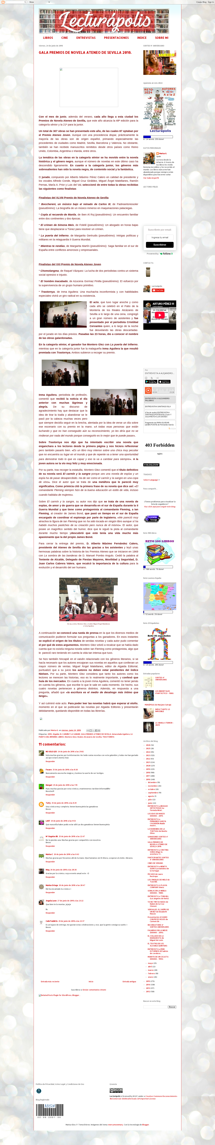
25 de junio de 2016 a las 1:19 (65, 785)
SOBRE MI (161, 37)
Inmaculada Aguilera (121, 734)
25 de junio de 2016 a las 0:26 (65, 770)
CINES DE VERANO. (155, 863)
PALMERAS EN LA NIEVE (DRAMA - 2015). (157, 931)
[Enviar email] (148, 272)
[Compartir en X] (93, 730)
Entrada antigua (129, 981)
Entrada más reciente (50, 981)
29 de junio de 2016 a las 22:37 (71, 921)
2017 (148, 776)
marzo (151, 970)
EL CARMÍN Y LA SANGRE (70, 734)
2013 (148, 988)
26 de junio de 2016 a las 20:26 (63, 870)
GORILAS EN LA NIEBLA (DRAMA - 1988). (157, 892)
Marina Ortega (52, 885)
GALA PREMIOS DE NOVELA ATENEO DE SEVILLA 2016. (157, 844)
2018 (148, 772)
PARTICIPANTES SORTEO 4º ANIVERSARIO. (158, 858)
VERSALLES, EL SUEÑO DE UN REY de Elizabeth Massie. (158, 911)
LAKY (48, 821)
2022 (148, 759)
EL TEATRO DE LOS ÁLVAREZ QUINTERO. (158, 944)
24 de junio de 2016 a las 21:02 (71, 751)
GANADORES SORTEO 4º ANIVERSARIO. (158, 838)
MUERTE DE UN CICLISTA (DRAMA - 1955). (158, 958)
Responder (50, 761)
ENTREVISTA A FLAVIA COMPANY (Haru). (157, 886)
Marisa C (49, 854)
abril (150, 966)
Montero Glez (71, 737)
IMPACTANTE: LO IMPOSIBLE (162, 710)
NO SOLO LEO (51, 751)
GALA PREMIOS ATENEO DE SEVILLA (96, 734)
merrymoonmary (115, 1125)
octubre (151, 789)
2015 (148, 981)
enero (151, 977)
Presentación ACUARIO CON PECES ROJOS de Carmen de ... (158, 919)
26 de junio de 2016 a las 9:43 (66, 854)
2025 (148, 748)
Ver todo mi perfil (151, 178)
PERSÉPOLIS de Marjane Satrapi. (158, 705)
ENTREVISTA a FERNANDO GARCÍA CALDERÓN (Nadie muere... (157, 822)
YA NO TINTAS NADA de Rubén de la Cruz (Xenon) (158, 904)
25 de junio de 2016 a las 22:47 (72, 836)
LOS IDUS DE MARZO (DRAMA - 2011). (156, 815)
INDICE (142, 37)
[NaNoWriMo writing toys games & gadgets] (159, 137)
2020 (148, 766)
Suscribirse (159, 245)
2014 (148, 985)
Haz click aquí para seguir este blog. (160, 506)
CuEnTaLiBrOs (52, 921)
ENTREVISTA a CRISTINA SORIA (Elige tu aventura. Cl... (158, 852)
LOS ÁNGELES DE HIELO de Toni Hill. (159, 881)
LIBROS (48, 37)
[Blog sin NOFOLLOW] (152, 522)
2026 (148, 745)
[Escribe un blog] (90, 730)
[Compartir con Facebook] (96, 730)
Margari (49, 785)
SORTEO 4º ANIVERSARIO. (161, 678)
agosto (151, 796)
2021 (148, 762)
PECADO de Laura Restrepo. (155, 875)
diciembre (152, 782)
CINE (64, 37)
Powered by (153, 253)
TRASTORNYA (108, 737)
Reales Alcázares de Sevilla (90, 737)
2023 (148, 755)
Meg (47, 870)
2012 (148, 991)
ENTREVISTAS (86, 37)
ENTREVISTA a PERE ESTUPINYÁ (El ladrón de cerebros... (158, 951)
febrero (151, 973)
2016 (50, 734)
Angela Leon (51, 901)
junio (150, 803)
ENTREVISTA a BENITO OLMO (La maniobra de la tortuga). (158, 868)
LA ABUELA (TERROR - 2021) (164, 724)
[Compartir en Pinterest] (99, 730)
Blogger (145, 1125)
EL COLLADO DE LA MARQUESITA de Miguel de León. (156, 938)
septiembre (153, 793)
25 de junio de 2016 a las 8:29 (64, 803)
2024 (148, 752)
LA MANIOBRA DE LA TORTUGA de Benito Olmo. (157, 831)
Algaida (56, 734)
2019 (148, 769)
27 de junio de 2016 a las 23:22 (70, 901)
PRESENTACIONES (116, 37)
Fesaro (49, 770)
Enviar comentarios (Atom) (94, 990)
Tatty (48, 803)
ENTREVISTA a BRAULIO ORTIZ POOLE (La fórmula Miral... (158, 808)
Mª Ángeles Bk (52, 836)
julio (150, 799)
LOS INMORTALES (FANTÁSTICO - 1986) (164, 692)
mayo (150, 963)
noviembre (153, 786)
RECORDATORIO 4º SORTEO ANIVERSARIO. (158, 926)
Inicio (91, 981)
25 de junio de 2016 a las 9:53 (63, 821)
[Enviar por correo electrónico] (87, 730)
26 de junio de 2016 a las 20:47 (72, 885)
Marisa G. (163, 153)
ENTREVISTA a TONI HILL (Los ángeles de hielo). (158, 897)
